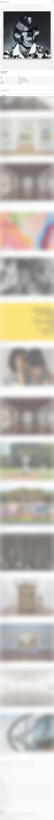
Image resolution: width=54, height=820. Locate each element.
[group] (27, 37)
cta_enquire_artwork (5, 90)
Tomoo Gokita (4, 71)
